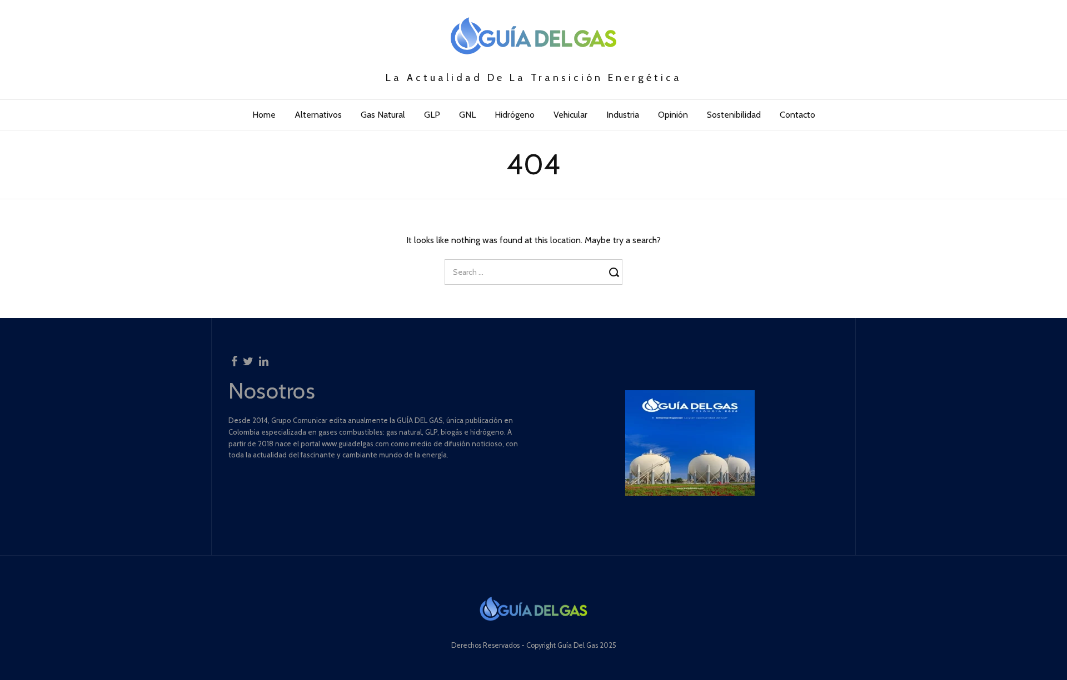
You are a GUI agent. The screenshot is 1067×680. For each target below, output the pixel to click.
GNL (467, 114)
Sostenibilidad (734, 114)
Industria (622, 114)
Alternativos (318, 114)
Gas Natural (383, 114)
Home (264, 114)
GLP (432, 114)
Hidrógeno (515, 114)
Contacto (797, 114)
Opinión (673, 114)
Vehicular (570, 114)
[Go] (615, 272)
